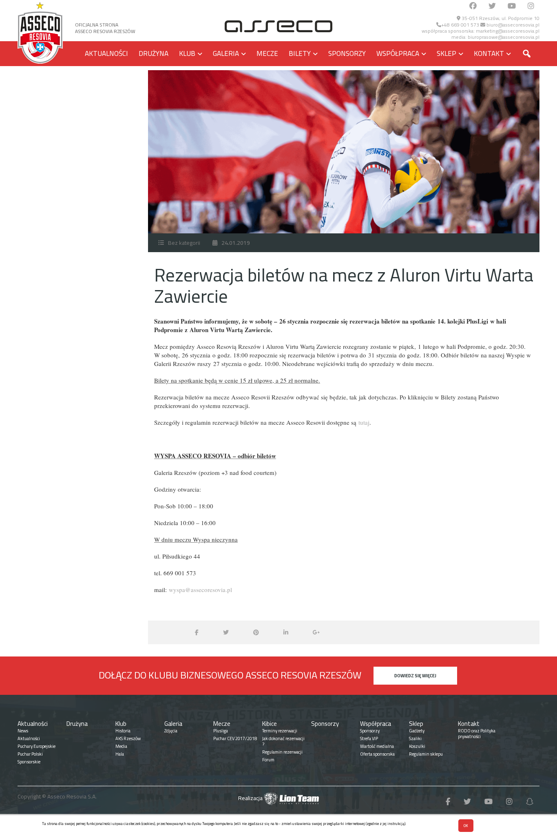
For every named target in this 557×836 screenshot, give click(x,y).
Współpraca (397, 53)
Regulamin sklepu (426, 754)
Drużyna (153, 53)
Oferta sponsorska (377, 754)
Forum (268, 760)
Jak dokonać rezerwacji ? (283, 741)
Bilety (300, 53)
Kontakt (489, 53)
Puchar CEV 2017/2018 (235, 738)
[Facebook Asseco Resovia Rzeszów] (473, 6)
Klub (187, 53)
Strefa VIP (369, 738)
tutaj (363, 422)
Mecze (267, 53)
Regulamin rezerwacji (282, 752)
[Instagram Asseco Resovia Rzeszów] (530, 6)
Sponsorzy (347, 53)
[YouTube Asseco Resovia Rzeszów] (511, 6)
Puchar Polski (30, 754)
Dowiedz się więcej (415, 676)
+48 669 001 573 (460, 24)
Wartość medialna (377, 746)
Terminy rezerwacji (279, 731)
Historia (122, 731)
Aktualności (106, 53)
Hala (119, 754)
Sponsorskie (29, 762)
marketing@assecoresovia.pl (507, 30)
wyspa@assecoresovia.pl (200, 589)
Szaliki (415, 738)
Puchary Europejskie (36, 746)
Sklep (446, 53)
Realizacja (251, 798)
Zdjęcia (170, 731)
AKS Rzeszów (128, 738)
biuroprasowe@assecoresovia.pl (503, 37)
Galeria (226, 53)
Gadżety (416, 731)
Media (121, 746)
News (23, 731)
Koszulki (417, 746)
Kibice (269, 723)
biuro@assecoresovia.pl (512, 24)
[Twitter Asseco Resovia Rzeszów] (492, 6)
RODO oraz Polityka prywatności (476, 733)
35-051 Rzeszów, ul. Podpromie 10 (499, 18)
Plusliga (220, 731)
